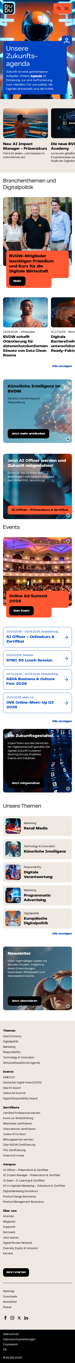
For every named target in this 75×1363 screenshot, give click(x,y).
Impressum (10, 1345)
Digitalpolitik (10, 1042)
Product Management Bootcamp (23, 1202)
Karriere (8, 1254)
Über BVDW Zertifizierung (19, 1145)
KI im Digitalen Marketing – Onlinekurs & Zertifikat (34, 1186)
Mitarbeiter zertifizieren (17, 1124)
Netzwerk (9, 1232)
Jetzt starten (11, 1238)
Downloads (10, 1297)
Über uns (10, 1211)
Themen (9, 1030)
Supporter (9, 1227)
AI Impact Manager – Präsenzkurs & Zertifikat (31, 1175)
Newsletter (10, 1302)
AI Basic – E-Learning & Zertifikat (24, 1181)
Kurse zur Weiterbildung (18, 1118)
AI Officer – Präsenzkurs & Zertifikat (25, 1170)
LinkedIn (26, 1318)
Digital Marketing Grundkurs (20, 1191)
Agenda (36, 76)
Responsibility (11, 1052)
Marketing (9, 1047)
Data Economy (12, 1036)
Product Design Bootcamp (19, 1197)
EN (5, 1350)
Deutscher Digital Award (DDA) (22, 1083)
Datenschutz (11, 1334)
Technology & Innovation (18, 1058)
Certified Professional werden (21, 1113)
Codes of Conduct (14, 1134)
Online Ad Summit (14, 1093)
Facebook (5, 1318)
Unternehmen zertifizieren (19, 1129)
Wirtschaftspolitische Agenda (21, 1063)
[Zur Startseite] (8, 8)
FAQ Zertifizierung (14, 1150)
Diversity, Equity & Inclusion (20, 1248)
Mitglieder (9, 1222)
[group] (25, 134)
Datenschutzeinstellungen (19, 1340)
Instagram (12, 1318)
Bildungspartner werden (18, 1140)
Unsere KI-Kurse (13, 1156)
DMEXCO (9, 1077)
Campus (9, 1164)
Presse (7, 1307)
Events (8, 1072)
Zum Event (21, 610)
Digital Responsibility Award (20, 1099)
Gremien (8, 1216)
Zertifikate (11, 1107)
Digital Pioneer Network (17, 1243)
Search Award (12, 1088)
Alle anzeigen (62, 366)
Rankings (8, 1291)
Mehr (17, 281)
